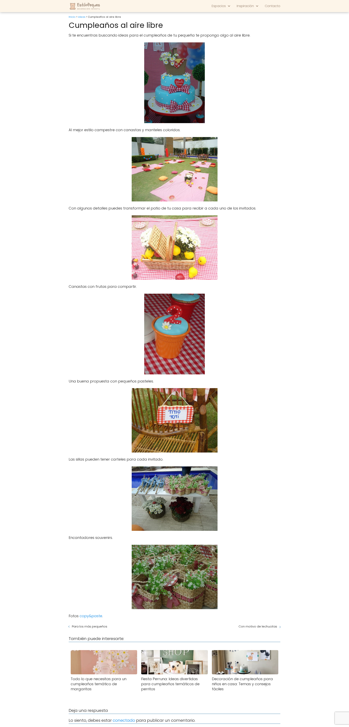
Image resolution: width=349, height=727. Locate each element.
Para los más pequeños (89, 626)
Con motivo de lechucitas (258, 626)
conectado (124, 720)
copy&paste (91, 615)
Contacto (272, 6)
